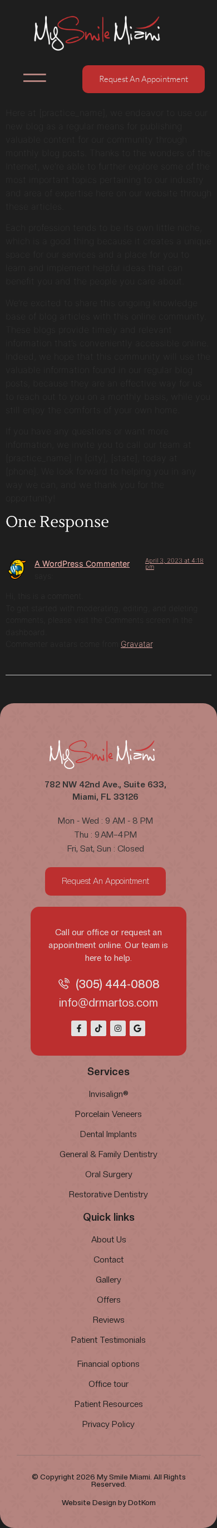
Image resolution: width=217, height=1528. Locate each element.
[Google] (137, 1028)
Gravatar (136, 644)
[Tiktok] (98, 1028)
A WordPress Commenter (82, 563)
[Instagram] (118, 1028)
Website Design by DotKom (109, 1502)
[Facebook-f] (79, 1028)
